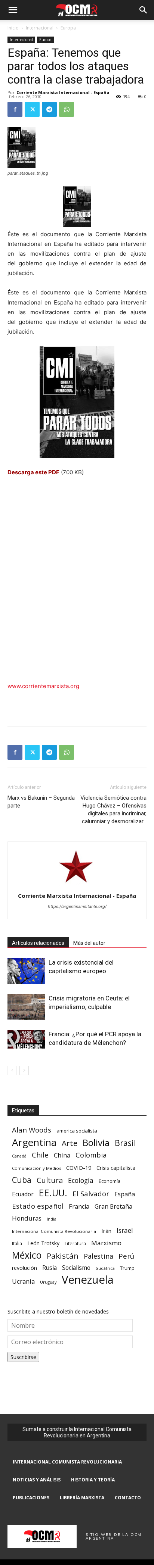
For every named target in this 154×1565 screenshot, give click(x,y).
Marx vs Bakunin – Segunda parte (41, 801)
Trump (127, 1268)
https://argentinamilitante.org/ (77, 906)
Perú (126, 1256)
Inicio (13, 28)
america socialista (76, 1130)
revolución (24, 1267)
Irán (106, 1230)
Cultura (50, 1180)
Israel (125, 1230)
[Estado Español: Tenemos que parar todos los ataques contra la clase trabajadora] (77, 402)
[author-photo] (77, 885)
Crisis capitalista (115, 1167)
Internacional (39, 28)
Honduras (26, 1218)
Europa (68, 28)
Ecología (80, 1180)
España (124, 1194)
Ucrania (23, 1282)
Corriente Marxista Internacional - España (63, 92)
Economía (109, 1181)
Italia (17, 1243)
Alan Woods (31, 1130)
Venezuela (88, 1280)
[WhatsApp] (66, 109)
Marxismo (106, 1243)
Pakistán (62, 1256)
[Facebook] (14, 109)
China (62, 1155)
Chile (40, 1155)
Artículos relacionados (38, 943)
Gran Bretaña (113, 1207)
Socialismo (76, 1268)
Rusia (49, 1268)
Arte (69, 1143)
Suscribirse (23, 1357)
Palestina (98, 1256)
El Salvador (91, 1194)
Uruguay (48, 1282)
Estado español (38, 1206)
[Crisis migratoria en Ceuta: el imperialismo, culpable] (26, 1007)
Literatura (75, 1243)
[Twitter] (32, 109)
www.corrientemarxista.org (43, 686)
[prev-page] (12, 1070)
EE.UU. (53, 1193)
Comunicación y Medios (36, 1168)
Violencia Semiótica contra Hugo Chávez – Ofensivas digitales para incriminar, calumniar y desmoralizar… (113, 809)
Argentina (34, 1142)
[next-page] (24, 1070)
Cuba (21, 1180)
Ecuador (23, 1194)
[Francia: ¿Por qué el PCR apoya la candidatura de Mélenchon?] (26, 1039)
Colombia (91, 1155)
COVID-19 (78, 1167)
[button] (13, 10)
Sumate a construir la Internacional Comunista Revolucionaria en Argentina (77, 1432)
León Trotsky (43, 1243)
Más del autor (89, 943)
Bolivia (96, 1142)
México (26, 1255)
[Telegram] (49, 109)
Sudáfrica (105, 1268)
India (51, 1219)
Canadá (19, 1156)
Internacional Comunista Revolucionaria (54, 1231)
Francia (79, 1207)
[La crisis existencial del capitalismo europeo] (26, 971)
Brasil (125, 1143)
